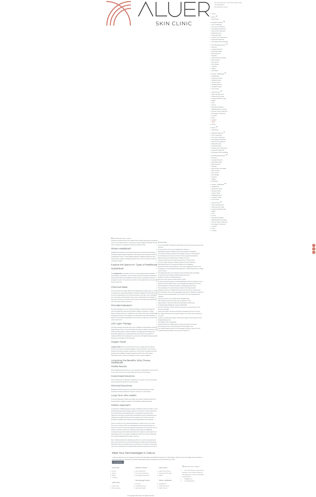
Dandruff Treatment (217, 39)
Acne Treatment (216, 24)
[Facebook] (184, 486)
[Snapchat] (193, 486)
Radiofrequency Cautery (219, 109)
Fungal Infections (216, 49)
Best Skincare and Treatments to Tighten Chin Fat (174, 258)
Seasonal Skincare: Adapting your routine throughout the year (177, 324)
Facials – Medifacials (217, 74)
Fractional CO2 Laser (217, 96)
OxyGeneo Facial (216, 78)
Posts (213, 117)
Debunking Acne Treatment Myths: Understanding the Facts (177, 285)
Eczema (214, 47)
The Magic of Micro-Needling (167, 322)
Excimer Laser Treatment (219, 111)
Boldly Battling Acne (164, 320)
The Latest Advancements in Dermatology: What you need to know (179, 328)
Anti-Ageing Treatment (218, 29)
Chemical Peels (216, 35)
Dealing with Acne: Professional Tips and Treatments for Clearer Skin (179, 290)
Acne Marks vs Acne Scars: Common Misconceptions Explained (178, 256)
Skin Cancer (215, 62)
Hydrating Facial (216, 84)
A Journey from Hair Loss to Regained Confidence (173, 249)
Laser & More (215, 92)
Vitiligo (213, 68)
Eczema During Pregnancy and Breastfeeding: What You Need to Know (180, 281)
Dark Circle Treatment (218, 31)
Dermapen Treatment (218, 113)
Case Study (214, 19)
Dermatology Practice (218, 45)
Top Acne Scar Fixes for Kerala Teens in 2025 (172, 279)
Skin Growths (215, 60)
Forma (213, 105)
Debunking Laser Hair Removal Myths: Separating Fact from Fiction (179, 311)
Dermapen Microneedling (219, 41)
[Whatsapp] (189, 491)
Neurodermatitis (216, 51)
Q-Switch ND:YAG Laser (218, 98)
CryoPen (214, 115)
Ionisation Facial (216, 86)
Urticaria (214, 66)
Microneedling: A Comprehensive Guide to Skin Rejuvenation (177, 288)
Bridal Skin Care (216, 33)
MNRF (213, 100)
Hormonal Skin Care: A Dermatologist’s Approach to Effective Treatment (180, 292)
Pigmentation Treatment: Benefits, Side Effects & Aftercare (176, 303)
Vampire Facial (216, 80)
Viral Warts (214, 70)
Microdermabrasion (217, 107)
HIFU (213, 103)
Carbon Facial (215, 82)
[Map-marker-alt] (184, 491)
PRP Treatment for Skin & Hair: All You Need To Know (174, 300)
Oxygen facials (116, 347)
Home (213, 13)
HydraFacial (215, 76)
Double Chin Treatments (219, 37)
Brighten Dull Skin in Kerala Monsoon (169, 277)
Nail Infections (215, 53)
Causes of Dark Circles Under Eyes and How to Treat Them (176, 260)
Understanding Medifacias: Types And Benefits (172, 305)
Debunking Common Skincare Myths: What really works (175, 326)
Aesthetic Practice (217, 22)
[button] (263, 122)
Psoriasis (214, 55)
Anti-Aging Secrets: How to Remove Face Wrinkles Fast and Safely (178, 273)
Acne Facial (215, 89)
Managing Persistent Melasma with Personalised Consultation (177, 251)
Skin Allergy (215, 64)
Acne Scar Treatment (218, 26)
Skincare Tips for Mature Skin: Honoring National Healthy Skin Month (179, 283)
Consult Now (118, 462)
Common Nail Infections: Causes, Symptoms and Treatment (176, 262)
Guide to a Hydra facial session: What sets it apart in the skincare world (180, 318)
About (213, 17)
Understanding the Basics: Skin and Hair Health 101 (174, 330)
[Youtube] (198, 486)
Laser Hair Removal (217, 94)
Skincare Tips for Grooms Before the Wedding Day (173, 298)
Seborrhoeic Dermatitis (218, 58)
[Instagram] (189, 486)
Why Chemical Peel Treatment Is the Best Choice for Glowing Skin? (179, 253)
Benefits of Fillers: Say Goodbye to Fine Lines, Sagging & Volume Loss (179, 266)
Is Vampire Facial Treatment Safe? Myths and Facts (174, 275)
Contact (214, 120)
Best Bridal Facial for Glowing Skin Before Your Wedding (175, 264)
